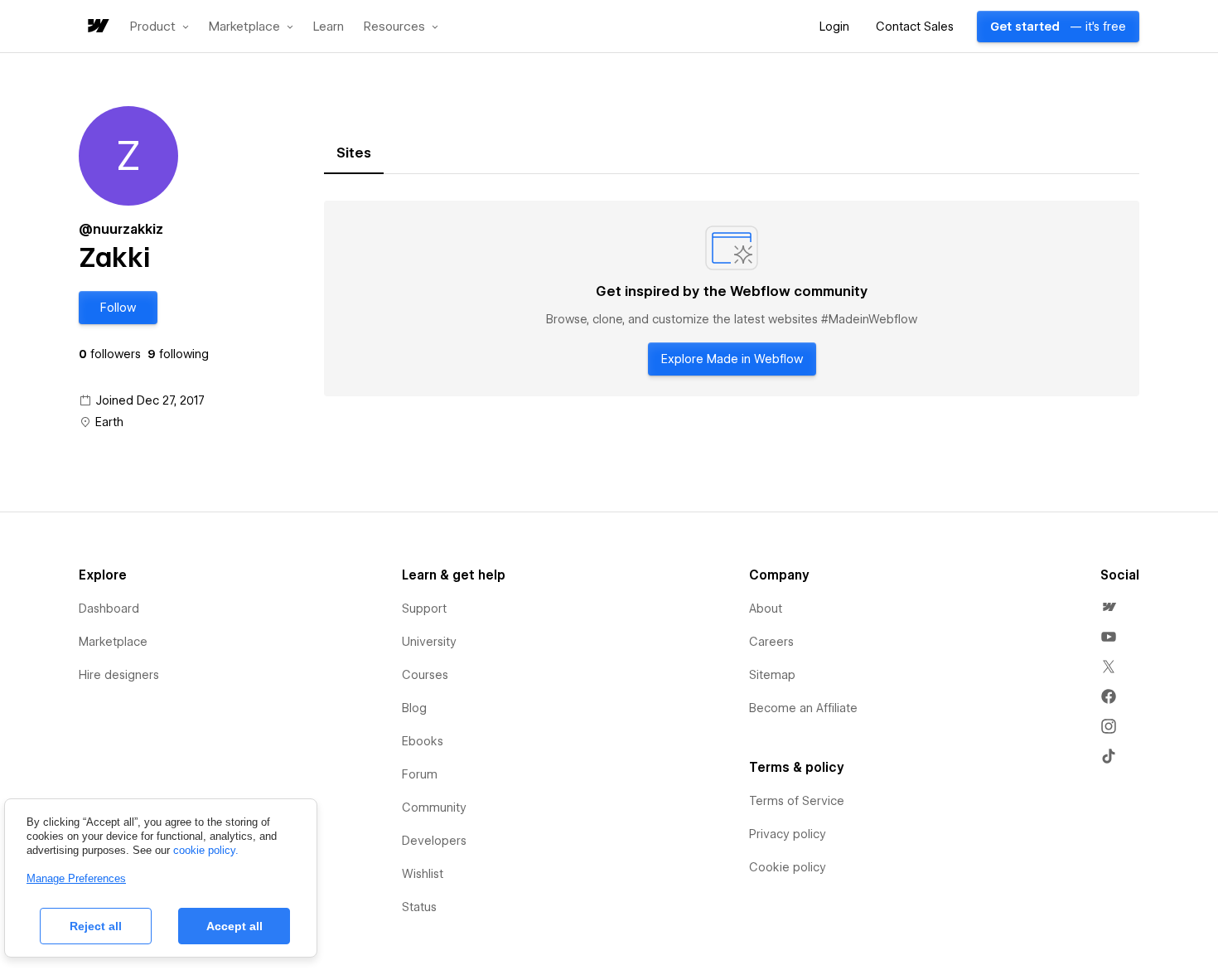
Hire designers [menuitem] (119, 674)
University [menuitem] (429, 641)
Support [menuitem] (424, 608)
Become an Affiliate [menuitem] (803, 708)
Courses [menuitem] (425, 674)
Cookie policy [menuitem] (787, 867)
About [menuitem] (765, 608)
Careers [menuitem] (771, 641)
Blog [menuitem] (414, 708)
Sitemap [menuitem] (772, 674)
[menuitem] (1108, 607)
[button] (159, 26)
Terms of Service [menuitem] (796, 801)
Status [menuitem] (419, 907)
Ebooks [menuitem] (422, 741)
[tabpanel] (731, 298)
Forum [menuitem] (419, 774)
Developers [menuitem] (434, 840)
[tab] (354, 153)
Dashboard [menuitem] (109, 608)
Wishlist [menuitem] (422, 873)
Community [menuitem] (434, 807)
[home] (97, 26)
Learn (328, 27)
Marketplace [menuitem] (113, 641)
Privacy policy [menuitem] (787, 834)
